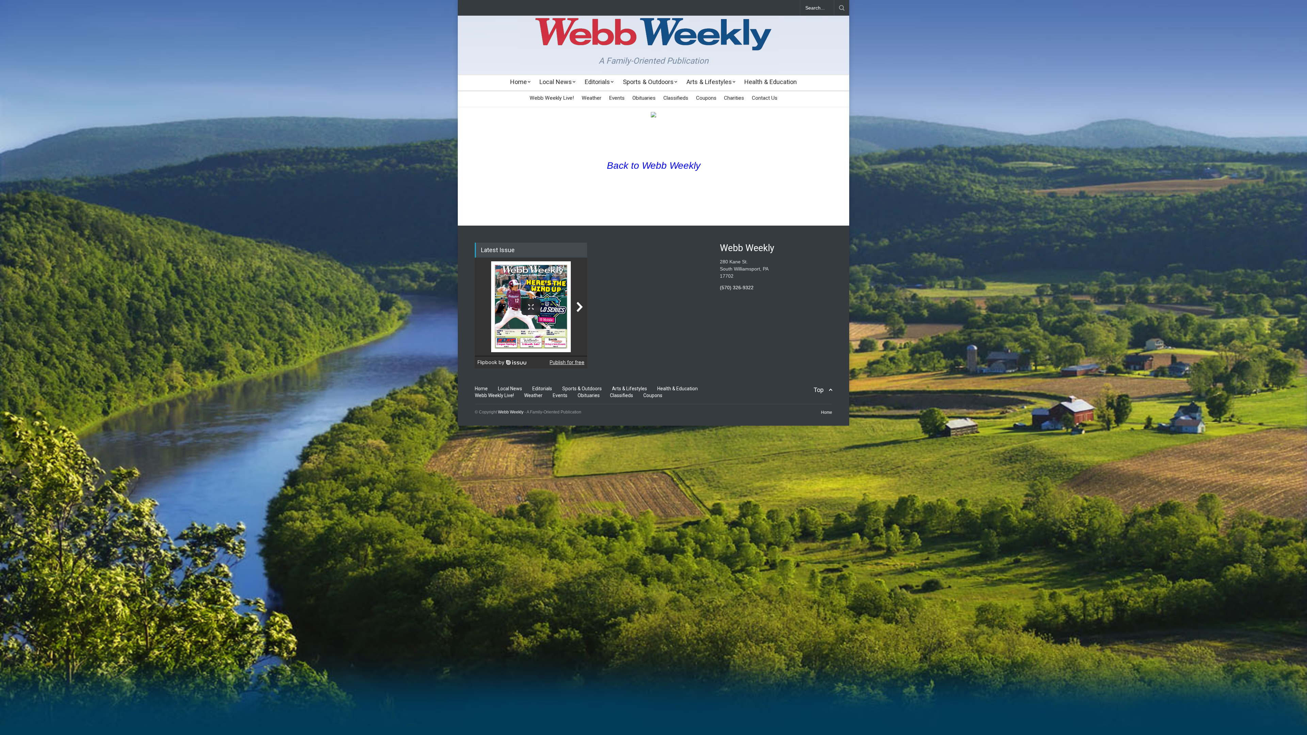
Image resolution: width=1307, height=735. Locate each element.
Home (518, 81)
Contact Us (764, 98)
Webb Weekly (510, 412)
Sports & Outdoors (648, 81)
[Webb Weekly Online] (653, 39)
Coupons (706, 98)
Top (818, 389)
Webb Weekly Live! (552, 98)
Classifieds (675, 98)
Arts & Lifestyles (709, 81)
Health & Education (770, 81)
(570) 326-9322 (737, 287)
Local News (555, 81)
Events (617, 98)
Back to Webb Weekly (653, 165)
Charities (734, 98)
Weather (591, 98)
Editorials (597, 81)
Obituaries (644, 98)
